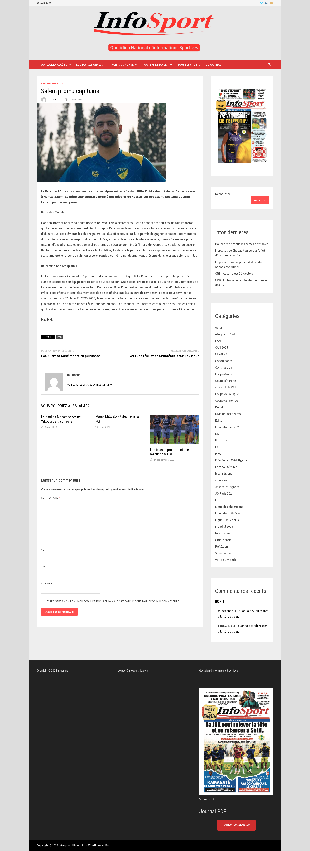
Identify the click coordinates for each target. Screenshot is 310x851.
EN (217, 434)
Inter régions (223, 473)
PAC (59, 337)
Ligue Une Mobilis (52, 83)
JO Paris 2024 (224, 493)
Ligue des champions (229, 507)
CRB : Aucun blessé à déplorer (235, 273)
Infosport (64, 845)
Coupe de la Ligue (227, 394)
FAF (217, 447)
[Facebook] (257, 3)
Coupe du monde (226, 400)
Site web (46, 583)
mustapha (57, 99)
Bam (108, 845)
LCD (217, 500)
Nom (45, 549)
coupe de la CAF (225, 387)
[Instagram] (266, 3)
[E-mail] (271, 3)
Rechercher (222, 194)
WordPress (95, 845)
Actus (219, 327)
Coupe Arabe (223, 374)
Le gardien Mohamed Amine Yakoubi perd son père (61, 419)
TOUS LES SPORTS (188, 64)
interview (221, 480)
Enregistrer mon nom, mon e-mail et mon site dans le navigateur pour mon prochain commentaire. (113, 601)
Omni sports (223, 540)
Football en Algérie (53, 64)
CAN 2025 (221, 347)
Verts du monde (123, 64)
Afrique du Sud (225, 334)
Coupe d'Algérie (225, 381)
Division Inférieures (228, 414)
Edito (218, 420)
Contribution (223, 367)
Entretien (221, 440)
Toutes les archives (236, 825)
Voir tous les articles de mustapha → (89, 384)
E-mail (46, 566)
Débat (219, 407)
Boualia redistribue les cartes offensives (241, 244)
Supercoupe (223, 553)
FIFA (218, 453)
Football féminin (226, 467)
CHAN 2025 (222, 354)
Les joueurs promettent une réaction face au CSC (169, 452)
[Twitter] (261, 3)
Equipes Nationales (89, 64)
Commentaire (50, 497)
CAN (218, 341)
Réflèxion (221, 546)
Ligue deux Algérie (227, 513)
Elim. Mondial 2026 (227, 427)
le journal (213, 64)
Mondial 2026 (224, 526)
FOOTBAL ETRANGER (155, 64)
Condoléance (223, 361)
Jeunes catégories (227, 487)
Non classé (222, 533)
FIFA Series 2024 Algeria (231, 460)
